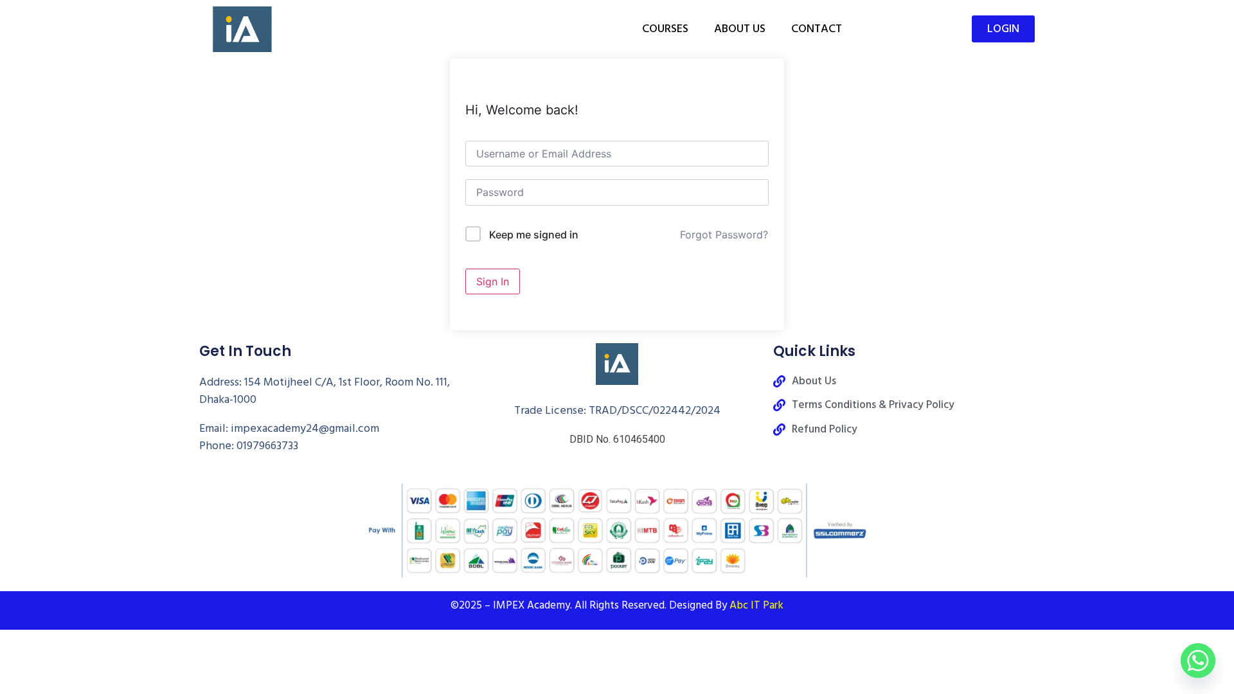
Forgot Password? (724, 234)
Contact (816, 28)
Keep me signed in (533, 234)
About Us (739, 28)
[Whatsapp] (1198, 660)
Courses (665, 28)
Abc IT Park (756, 605)
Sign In (492, 281)
